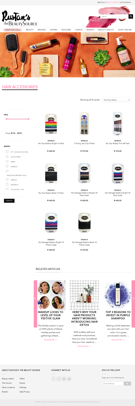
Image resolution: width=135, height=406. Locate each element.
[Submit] (131, 16)
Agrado (14, 167)
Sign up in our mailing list (113, 378)
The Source (7, 383)
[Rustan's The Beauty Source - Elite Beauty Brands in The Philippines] (31, 17)
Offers (53, 30)
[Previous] (35, 303)
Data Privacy (25, 392)
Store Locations (8, 387)
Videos (79, 30)
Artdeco (14, 185)
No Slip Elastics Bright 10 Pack (51, 143)
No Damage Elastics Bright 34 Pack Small (117, 194)
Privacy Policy (94, 402)
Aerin (13, 162)
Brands (42, 30)
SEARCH (9, 201)
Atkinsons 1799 (17, 190)
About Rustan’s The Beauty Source (21, 370)
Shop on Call (12, 30)
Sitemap (23, 387)
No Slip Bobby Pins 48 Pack (117, 143)
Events (90, 30)
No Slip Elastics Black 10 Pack (51, 193)
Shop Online (125, 30)
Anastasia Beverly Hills (17, 175)
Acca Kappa (16, 157)
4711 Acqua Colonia (19, 152)
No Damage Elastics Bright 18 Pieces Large (51, 243)
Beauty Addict (106, 30)
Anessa (14, 180)
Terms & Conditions (82, 402)
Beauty (30, 30)
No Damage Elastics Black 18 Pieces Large (84, 243)
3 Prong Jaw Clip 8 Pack (84, 143)
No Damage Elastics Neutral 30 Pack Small (84, 194)
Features (66, 30)
